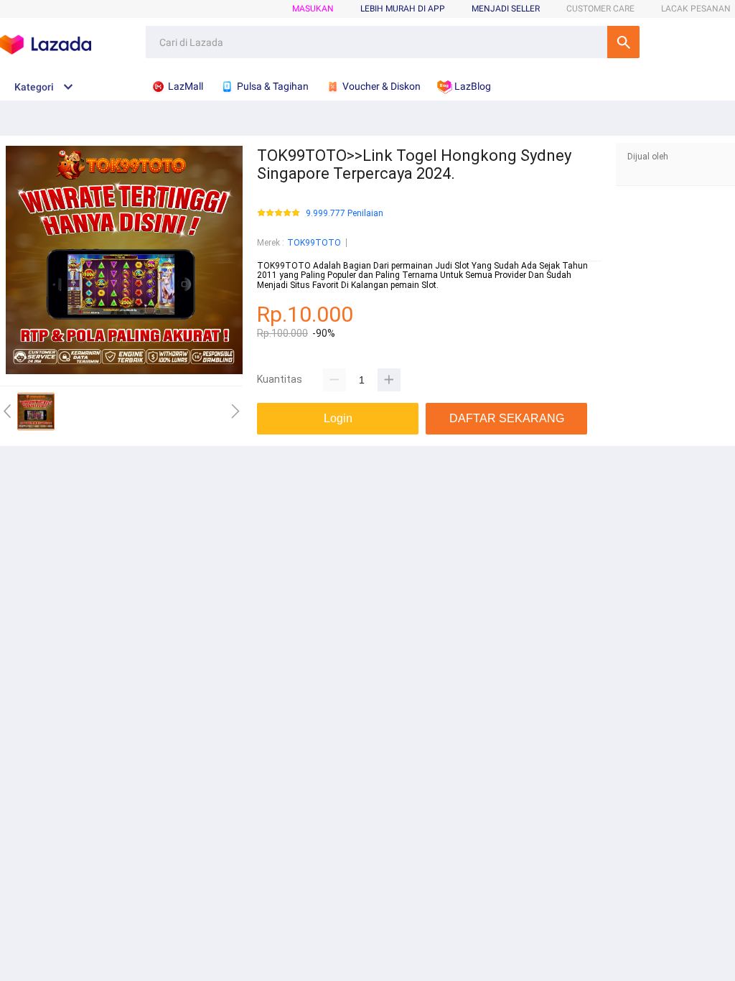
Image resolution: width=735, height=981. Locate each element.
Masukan (313, 9)
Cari (623, 42)
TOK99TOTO (314, 243)
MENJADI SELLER (506, 9)
